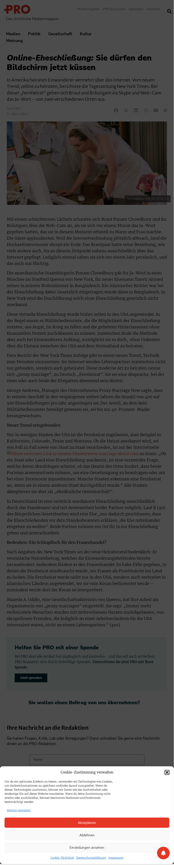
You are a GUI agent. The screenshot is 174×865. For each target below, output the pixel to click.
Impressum (116, 857)
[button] (167, 772)
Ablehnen (87, 835)
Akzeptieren (87, 823)
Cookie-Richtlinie (62, 857)
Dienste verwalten (19, 810)
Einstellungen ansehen (86, 847)
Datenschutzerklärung (91, 857)
